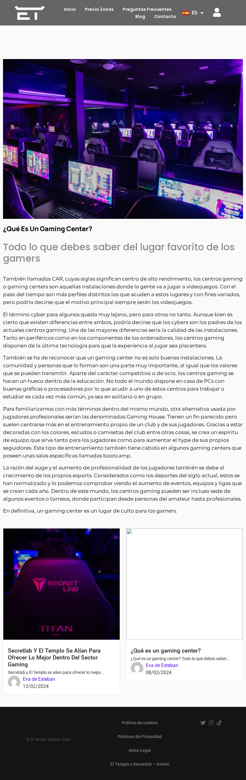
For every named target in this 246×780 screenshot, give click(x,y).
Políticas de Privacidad (140, 736)
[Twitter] (203, 723)
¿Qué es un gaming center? (166, 650)
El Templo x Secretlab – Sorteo (139, 764)
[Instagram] (211, 723)
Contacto (165, 16)
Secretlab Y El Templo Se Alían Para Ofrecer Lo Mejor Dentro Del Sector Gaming (54, 657)
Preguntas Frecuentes (147, 9)
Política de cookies (140, 722)
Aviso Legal (140, 750)
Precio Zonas (99, 9)
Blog (140, 16)
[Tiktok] (219, 723)
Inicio (70, 9)
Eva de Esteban (39, 679)
